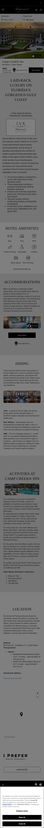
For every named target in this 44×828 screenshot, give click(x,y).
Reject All (22, 817)
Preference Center (22, 811)
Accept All (22, 824)
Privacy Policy (7, 804)
